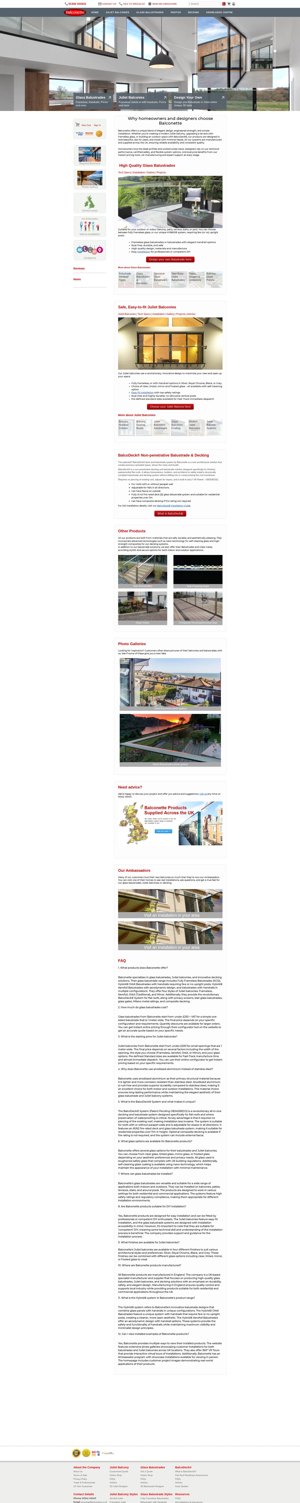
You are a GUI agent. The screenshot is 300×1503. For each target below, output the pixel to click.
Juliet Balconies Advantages (160, 424)
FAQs (112, 1479)
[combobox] (207, 4)
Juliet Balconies (127, 314)
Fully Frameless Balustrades (154, 1498)
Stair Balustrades (142, 586)
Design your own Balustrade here (170, 259)
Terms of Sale (80, 1475)
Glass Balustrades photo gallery (170, 764)
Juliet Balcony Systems (211, 424)
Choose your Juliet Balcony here (170, 406)
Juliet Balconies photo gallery (170, 708)
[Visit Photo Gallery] (89, 188)
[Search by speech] (224, 4)
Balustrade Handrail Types (125, 276)
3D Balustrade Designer (152, 1486)
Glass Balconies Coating (177, 424)
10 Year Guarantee (82, 1486)
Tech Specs (124, 172)
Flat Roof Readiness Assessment (191, 1475)
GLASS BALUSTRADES (150, 12)
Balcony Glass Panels (211, 276)
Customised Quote (119, 1471)
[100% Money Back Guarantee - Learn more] (99, 133)
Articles (191, 314)
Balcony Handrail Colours (123, 424)
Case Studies (181, 1486)
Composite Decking (190, 622)
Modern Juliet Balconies (194, 424)
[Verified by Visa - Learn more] (80, 133)
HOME (95, 12)
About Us (77, 1471)
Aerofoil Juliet (116, 1498)
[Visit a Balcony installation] (89, 236)
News (77, 279)
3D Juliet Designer (119, 1486)
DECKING (193, 12)
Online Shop (116, 1475)
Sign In (97, 125)
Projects (161, 172)
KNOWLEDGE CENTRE (219, 12)
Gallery (151, 172)
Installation (139, 172)
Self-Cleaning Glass (198, 586)
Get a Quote (146, 1471)
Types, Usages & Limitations (195, 276)
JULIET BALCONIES (117, 12)
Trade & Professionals (84, 1482)
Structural (209, 622)
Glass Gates (142, 622)
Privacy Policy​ (80, 1479)
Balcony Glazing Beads (140, 424)
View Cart (86, 125)
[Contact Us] (89, 259)
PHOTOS (176, 12)
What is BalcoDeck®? (185, 1471)
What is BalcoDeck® (170, 513)
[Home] (76, 12)
